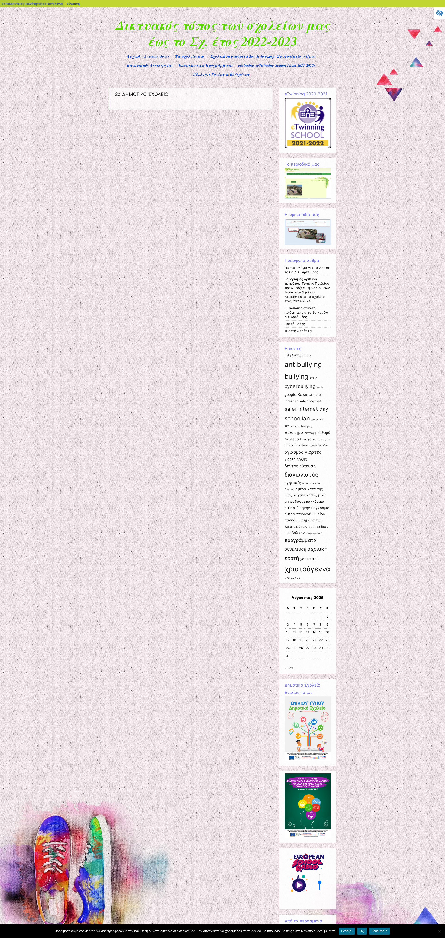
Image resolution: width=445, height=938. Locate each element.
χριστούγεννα (308, 569)
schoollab (297, 418)
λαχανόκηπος (305, 495)
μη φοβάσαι (295, 501)
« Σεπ (289, 668)
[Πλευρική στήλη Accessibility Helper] (439, 13)
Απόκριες (306, 426)
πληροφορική (314, 533)
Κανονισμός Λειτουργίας (150, 65)
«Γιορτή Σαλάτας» (299, 331)
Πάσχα (306, 439)
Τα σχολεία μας (190, 56)
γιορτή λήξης (296, 459)
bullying (297, 376)
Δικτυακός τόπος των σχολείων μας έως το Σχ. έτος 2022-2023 (222, 33)
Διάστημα (294, 432)
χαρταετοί (309, 558)
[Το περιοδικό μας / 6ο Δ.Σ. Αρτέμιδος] (308, 197)
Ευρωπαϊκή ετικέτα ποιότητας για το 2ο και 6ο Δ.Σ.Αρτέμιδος (306, 312)
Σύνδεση (73, 4)
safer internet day (306, 409)
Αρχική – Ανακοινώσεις (148, 56)
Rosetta (304, 394)
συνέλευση (295, 549)
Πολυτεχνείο (309, 445)
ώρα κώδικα (292, 577)
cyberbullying (300, 386)
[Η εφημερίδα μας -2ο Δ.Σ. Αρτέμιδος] (308, 243)
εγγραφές (293, 482)
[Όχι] (439, 931)
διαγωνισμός (301, 474)
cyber (313, 377)
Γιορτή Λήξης (295, 324)
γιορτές (313, 452)
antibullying (303, 364)
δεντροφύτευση (300, 466)
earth (320, 387)
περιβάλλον (295, 533)
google (290, 394)
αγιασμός (294, 452)
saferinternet (310, 401)
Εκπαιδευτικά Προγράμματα (206, 65)
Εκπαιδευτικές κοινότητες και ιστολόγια (32, 4)
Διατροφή (310, 433)
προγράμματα (301, 540)
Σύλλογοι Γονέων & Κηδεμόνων (221, 74)
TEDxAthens (292, 426)
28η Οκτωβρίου (298, 355)
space (314, 419)
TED (322, 419)
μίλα (322, 495)
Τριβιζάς (323, 445)
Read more (380, 931)
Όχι (362, 931)
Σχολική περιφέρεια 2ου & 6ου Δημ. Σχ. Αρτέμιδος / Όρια (263, 56)
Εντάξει (347, 931)
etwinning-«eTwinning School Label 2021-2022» (277, 65)
